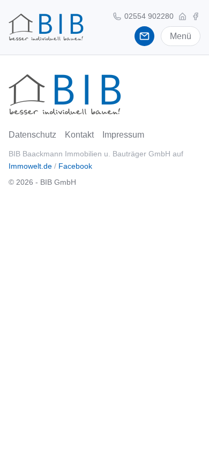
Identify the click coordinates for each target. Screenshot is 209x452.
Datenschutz (32, 134)
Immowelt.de (30, 166)
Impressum (123, 134)
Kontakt (79, 134)
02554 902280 (148, 16)
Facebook (75, 166)
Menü (180, 36)
